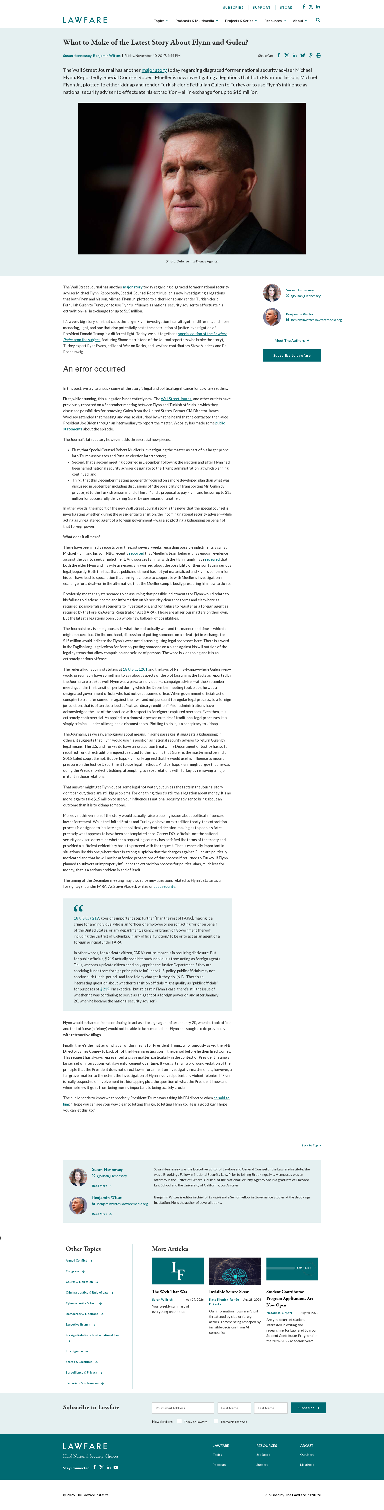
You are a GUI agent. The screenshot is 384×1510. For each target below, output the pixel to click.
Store (286, 7)
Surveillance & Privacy (83, 1372)
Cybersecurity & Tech (82, 1303)
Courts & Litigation (81, 1282)
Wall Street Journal (176, 398)
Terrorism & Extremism (83, 1383)
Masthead (307, 1464)
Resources (273, 21)
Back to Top (310, 1145)
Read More (99, 1186)
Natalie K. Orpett (279, 1313)
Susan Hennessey (77, 55)
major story (154, 70)
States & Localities (80, 1362)
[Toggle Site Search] (318, 20)
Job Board (263, 1454)
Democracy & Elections (83, 1314)
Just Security (164, 886)
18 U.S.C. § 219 (86, 918)
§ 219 (105, 989)
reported (136, 553)
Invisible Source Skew (229, 1292)
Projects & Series (239, 21)
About (298, 21)
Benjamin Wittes (107, 55)
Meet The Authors (290, 340)
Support (262, 7)
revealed (212, 559)
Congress (74, 1271)
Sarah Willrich (162, 1299)
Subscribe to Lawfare (292, 355)
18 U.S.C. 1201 (135, 669)
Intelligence (76, 1351)
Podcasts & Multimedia (195, 21)
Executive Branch (79, 1324)
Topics (159, 21)
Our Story (307, 1454)
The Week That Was (169, 1292)
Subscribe (233, 7)
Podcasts (219, 1464)
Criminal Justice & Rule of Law (88, 1292)
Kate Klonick (219, 1299)
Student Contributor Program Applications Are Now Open (289, 1298)
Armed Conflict (78, 1260)
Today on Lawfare (195, 1422)
